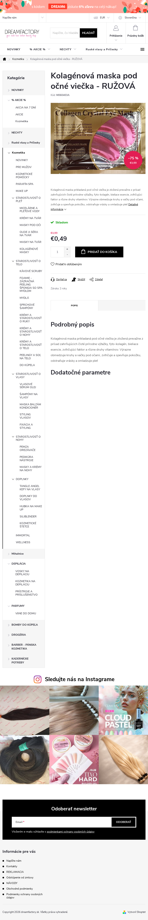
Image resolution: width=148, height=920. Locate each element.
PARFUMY (18, 606)
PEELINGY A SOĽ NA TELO (30, 356)
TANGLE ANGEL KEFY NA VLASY (30, 487)
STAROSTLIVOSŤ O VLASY (28, 375)
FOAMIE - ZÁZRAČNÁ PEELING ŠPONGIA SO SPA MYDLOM (31, 284)
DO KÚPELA (27, 365)
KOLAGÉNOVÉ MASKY (29, 250)
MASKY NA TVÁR (30, 242)
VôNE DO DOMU (25, 613)
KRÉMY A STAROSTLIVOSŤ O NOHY (31, 332)
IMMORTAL (23, 535)
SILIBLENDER (28, 516)
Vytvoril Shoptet (136, 912)
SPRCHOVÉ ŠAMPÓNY (27, 306)
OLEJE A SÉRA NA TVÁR (29, 233)
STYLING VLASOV (25, 416)
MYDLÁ (24, 298)
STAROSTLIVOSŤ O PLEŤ (28, 199)
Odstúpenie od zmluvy (19, 877)
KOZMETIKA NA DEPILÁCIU (25, 582)
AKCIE (19, 114)
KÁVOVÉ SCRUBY (31, 271)
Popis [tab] (74, 305)
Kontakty (11, 866)
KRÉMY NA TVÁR (30, 218)
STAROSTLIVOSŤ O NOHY (28, 438)
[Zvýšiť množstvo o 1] (67, 249)
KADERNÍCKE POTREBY (20, 660)
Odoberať (123, 822)
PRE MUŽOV (24, 167)
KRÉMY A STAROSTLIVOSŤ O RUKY (31, 318)
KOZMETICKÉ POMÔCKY (24, 175)
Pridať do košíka (102, 252)
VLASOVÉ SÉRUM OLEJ (28, 385)
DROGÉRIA (19, 635)
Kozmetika (21, 121)
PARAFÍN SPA (24, 184)
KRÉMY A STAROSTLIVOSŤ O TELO (31, 345)
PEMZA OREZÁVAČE (27, 448)
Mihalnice (18, 554)
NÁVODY (11, 883)
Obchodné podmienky (19, 889)
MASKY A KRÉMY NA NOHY (30, 468)
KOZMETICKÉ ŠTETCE (28, 524)
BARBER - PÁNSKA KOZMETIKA (24, 647)
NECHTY (17, 132)
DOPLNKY (22, 479)
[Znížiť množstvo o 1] (67, 254)
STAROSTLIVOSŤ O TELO (28, 262)
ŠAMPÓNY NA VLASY (29, 395)
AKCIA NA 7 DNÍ (25, 107)
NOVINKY (18, 90)
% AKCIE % (19, 100)
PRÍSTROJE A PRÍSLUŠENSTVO (26, 593)
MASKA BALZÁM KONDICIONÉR (30, 406)
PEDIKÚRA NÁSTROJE (26, 458)
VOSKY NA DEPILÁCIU (22, 572)
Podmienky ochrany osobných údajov (24, 895)
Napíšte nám (10, 17)
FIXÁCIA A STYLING (26, 426)
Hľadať (88, 33)
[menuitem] (14, 49)
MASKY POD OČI (30, 225)
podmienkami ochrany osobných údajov (70, 832)
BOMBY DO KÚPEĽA (25, 625)
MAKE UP (22, 191)
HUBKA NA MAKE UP (31, 507)
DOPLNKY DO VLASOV (28, 497)
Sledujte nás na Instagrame (79, 679)
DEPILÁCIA (19, 564)
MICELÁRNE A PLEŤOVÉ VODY (30, 209)
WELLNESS (23, 542)
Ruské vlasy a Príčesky (26, 142)
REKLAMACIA (15, 872)
